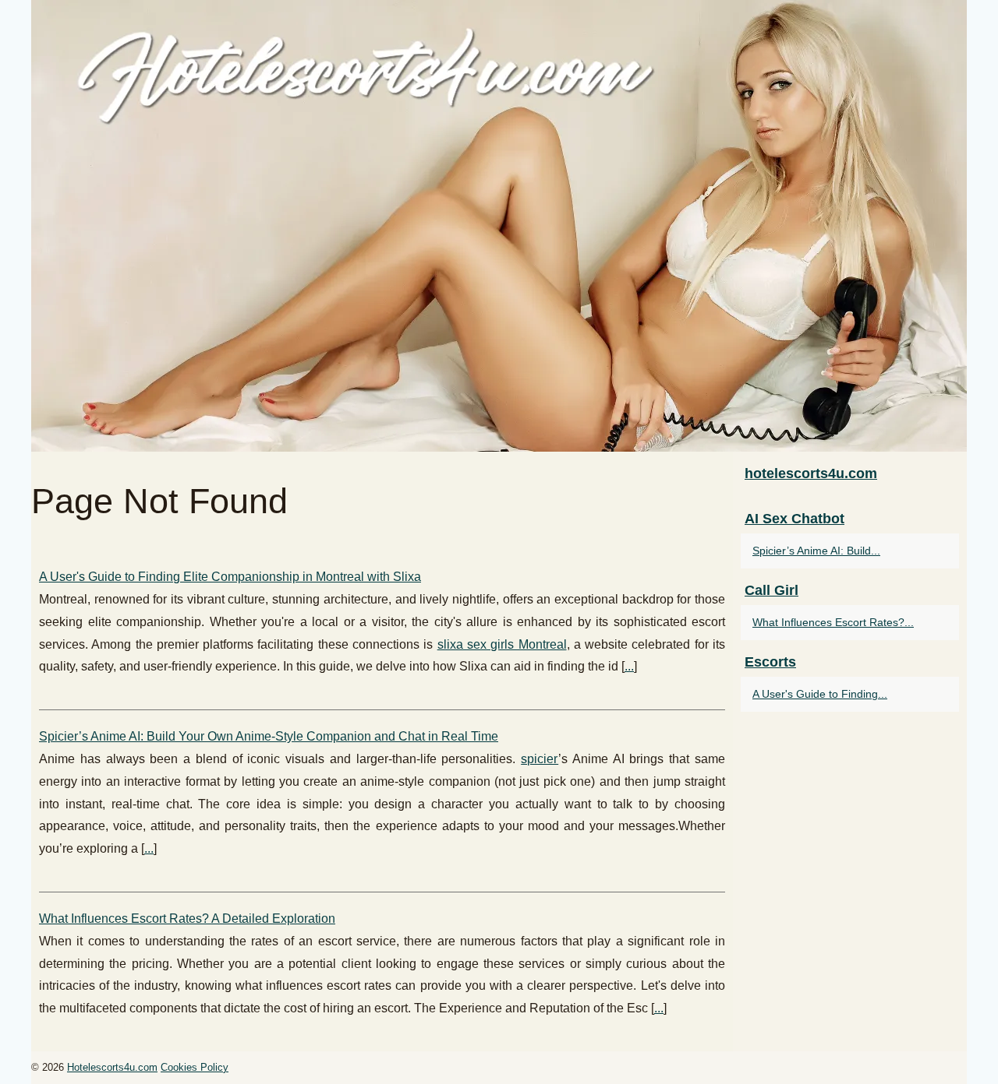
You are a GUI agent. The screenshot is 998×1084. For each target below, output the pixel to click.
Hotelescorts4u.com (112, 1067)
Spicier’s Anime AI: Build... (816, 550)
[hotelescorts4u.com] (499, 226)
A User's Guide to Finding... (819, 694)
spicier (539, 758)
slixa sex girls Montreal (502, 644)
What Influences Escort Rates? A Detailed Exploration (187, 918)
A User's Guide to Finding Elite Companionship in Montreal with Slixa (230, 576)
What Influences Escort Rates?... (833, 622)
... (629, 666)
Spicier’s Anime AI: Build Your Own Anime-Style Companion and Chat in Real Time (268, 736)
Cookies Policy (194, 1067)
